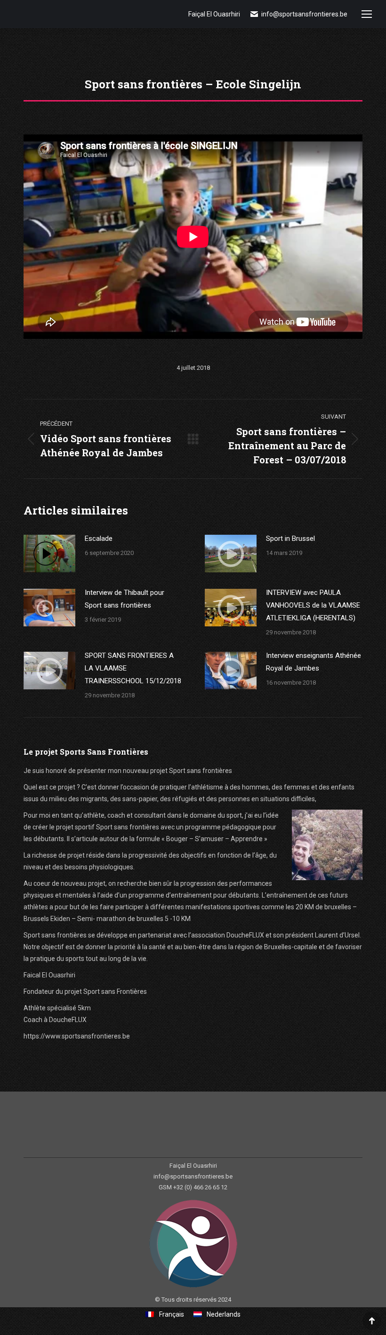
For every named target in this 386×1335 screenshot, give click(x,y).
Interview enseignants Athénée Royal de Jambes (313, 661)
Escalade (99, 538)
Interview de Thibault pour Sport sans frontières (124, 598)
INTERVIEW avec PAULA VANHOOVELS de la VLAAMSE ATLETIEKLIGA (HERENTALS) (313, 605)
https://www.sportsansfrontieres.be (77, 1036)
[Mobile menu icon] (367, 14)
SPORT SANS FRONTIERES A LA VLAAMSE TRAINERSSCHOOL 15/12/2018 (133, 668)
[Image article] (49, 553)
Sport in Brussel (290, 538)
